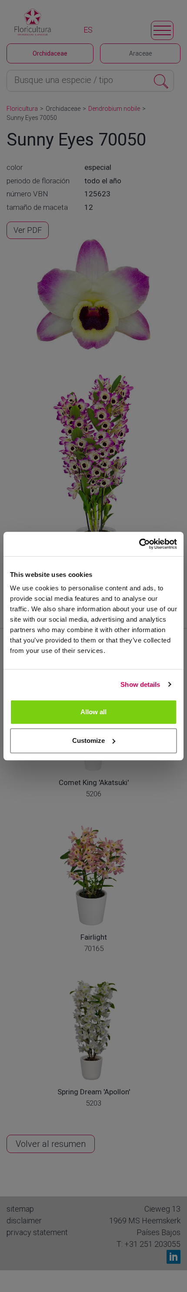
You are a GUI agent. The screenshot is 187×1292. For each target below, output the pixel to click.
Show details (140, 684)
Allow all (93, 712)
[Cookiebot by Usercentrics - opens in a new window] (139, 544)
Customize (88, 740)
